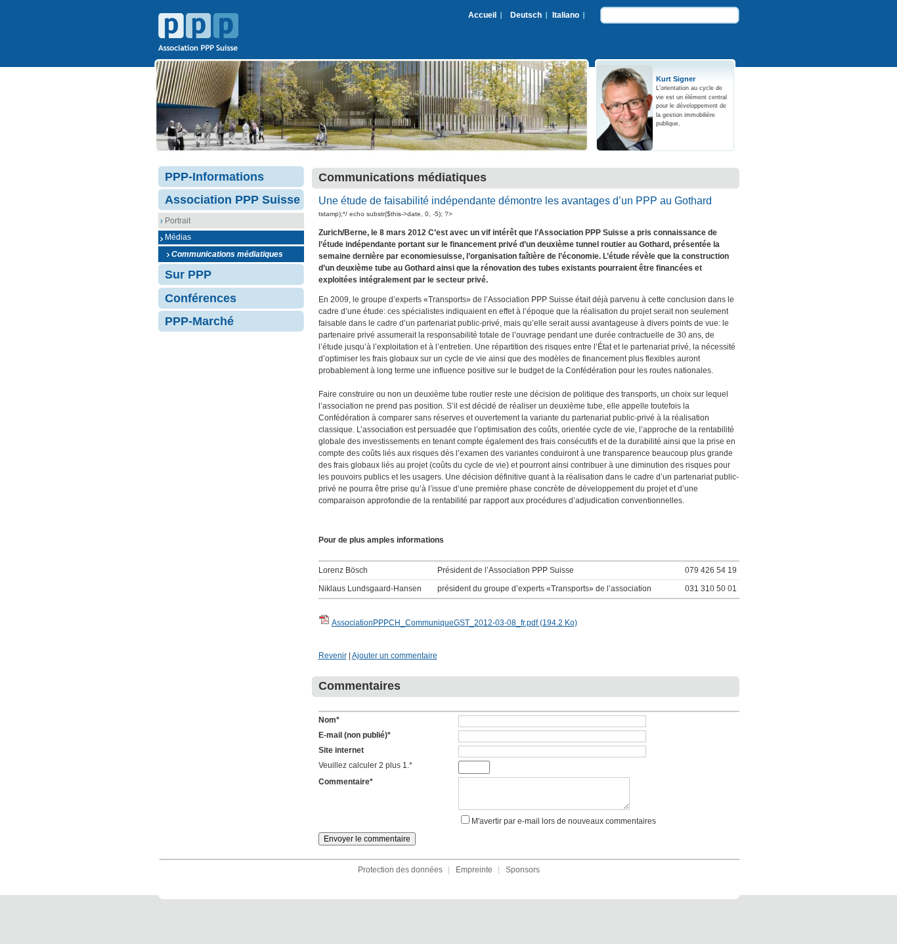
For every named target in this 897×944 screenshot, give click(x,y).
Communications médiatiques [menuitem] (227, 254)
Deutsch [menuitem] (526, 15)
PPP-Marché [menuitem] (199, 321)
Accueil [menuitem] (482, 15)
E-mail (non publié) (354, 735)
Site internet (341, 750)
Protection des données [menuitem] (400, 869)
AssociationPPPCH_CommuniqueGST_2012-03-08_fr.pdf (454, 622)
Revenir (332, 655)
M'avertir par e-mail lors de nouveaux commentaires (563, 821)
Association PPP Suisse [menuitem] (232, 199)
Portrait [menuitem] (177, 220)
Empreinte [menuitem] (474, 869)
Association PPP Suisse (198, 33)
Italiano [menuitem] (565, 15)
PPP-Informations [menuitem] (214, 176)
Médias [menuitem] (178, 237)
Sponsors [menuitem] (523, 869)
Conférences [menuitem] (200, 298)
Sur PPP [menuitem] (188, 274)
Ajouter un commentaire (394, 655)
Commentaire (345, 781)
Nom (328, 720)
